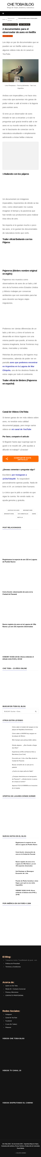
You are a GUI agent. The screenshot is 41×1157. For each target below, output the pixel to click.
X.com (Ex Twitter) (11, 1024)
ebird (34, 513)
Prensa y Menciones (11, 992)
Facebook (8, 1021)
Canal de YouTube (11, 1017)
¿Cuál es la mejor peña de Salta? (22, 771)
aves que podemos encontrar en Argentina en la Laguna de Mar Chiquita (20, 366)
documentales (23, 513)
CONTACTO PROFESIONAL (14, 995)
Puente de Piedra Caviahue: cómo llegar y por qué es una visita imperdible (27, 883)
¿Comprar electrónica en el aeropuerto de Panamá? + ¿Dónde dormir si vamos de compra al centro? (24, 779)
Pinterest (8, 1027)
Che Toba (9, 36)
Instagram (8, 1014)
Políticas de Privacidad (12, 963)
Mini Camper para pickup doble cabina (24, 740)
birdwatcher (27, 510)
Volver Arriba (21, 1153)
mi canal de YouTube (21, 429)
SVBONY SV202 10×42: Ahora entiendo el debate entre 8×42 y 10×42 (26, 892)
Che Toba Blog (25, 24)
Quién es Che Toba (11, 985)
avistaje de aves (14, 510)
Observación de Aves (10, 24)
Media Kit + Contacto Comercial (15, 989)
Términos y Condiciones (13, 966)
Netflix (20, 517)
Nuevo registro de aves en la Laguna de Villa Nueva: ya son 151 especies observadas (26, 864)
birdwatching (9, 513)
